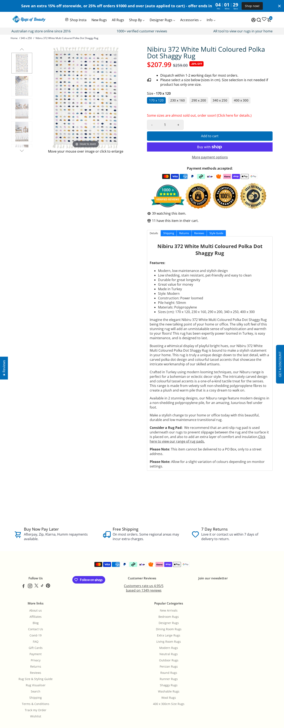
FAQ (35, 642)
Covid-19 (36, 635)
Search (35, 691)
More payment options (210, 157)
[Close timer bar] (279, 6)
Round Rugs (168, 673)
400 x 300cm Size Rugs (168, 704)
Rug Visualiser (36, 685)
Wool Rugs (168, 698)
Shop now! (252, 6)
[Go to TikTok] (42, 586)
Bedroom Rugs (168, 617)
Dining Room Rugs (169, 629)
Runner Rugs (169, 679)
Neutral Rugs (168, 654)
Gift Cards (36, 648)
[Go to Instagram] (30, 586)
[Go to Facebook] (23, 586)
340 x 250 (26, 38)
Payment (36, 654)
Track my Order (35, 710)
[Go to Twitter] (36, 586)
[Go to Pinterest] (48, 586)
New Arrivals (169, 610)
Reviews (35, 673)
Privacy (36, 660)
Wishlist (35, 716)
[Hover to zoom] (85, 97)
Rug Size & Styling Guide (36, 679)
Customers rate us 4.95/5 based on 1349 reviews (143, 588)
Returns (35, 666)
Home (14, 38)
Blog (36, 623)
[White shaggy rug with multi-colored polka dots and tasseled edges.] (21, 63)
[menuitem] (75, 19)
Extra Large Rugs (168, 635)
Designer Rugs (169, 623)
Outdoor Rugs (168, 660)
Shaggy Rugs (169, 685)
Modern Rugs (168, 648)
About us (35, 610)
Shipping (35, 698)
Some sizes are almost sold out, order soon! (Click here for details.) (199, 116)
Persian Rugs (169, 666)
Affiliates (36, 617)
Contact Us (35, 629)
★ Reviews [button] (4, 368)
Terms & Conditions (35, 704)
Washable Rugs (168, 691)
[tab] (154, 233)
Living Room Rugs (168, 642)
